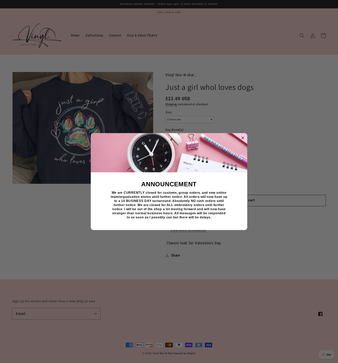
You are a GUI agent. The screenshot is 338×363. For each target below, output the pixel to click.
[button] (242, 137)
